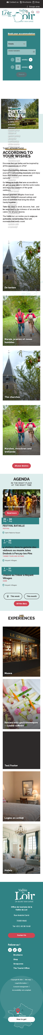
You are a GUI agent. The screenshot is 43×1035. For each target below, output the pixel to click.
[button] (38, 12)
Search (21, 74)
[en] (38, 12)
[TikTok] (15, 950)
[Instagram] (20, 950)
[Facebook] (10, 950)
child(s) (25, 67)
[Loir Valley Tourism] (25, 15)
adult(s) (25, 60)
